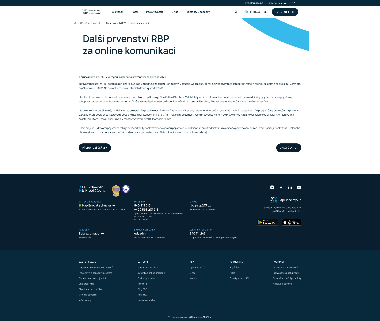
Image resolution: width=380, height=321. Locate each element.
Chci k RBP (288, 11)
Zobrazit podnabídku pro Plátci (140, 12)
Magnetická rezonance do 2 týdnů (96, 267)
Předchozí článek (94, 147)
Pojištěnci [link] (117, 11)
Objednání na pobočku (90, 289)
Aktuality (98, 23)
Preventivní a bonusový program (95, 272)
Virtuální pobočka (254, 2)
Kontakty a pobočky (148, 267)
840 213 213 (142, 205)
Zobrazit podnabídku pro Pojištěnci (125, 12)
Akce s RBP (143, 283)
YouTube (299, 187)
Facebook (281, 187)
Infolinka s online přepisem (151, 272)
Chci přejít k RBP (87, 283)
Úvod (76, 23)
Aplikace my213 (197, 267)
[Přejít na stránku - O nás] (126, 189)
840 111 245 (198, 233)
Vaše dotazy (85, 300)
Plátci (233, 272)
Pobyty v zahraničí (239, 278)
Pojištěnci (235, 267)
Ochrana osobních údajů (285, 267)
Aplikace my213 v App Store (291, 222)
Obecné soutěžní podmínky (287, 278)
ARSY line (207, 317)
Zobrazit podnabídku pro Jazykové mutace (296, 3)
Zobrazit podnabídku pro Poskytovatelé (165, 12)
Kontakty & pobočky (198, 11)
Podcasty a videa (146, 278)
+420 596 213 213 (146, 210)
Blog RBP (142, 289)
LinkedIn (290, 187)
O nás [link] (175, 11)
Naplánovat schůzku (96, 205)
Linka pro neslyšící (277, 3)
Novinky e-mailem (147, 300)
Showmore (196, 317)
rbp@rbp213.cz (200, 205)
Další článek (289, 147)
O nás (192, 272)
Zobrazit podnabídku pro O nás (180, 12)
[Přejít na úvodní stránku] (91, 11)
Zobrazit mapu (89, 233)
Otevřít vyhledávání (236, 12)
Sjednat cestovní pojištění (92, 278)
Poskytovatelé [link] (154, 11)
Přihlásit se (258, 11)
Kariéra (193, 278)
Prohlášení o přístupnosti (286, 272)
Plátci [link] (134, 11)
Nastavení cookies (282, 283)
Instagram (272, 187)
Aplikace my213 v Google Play (267, 222)
